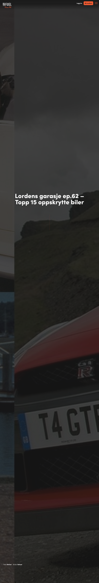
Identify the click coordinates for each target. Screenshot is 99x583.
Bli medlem (88, 3)
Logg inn (79, 3)
